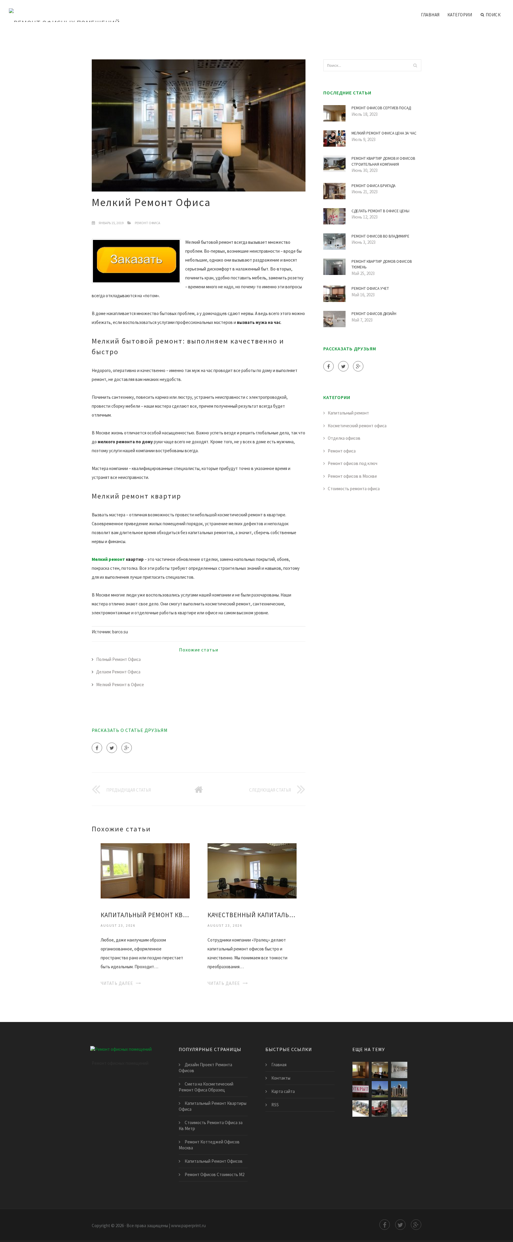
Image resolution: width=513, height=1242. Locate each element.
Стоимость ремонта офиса (354, 488)
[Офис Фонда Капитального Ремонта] (360, 1089)
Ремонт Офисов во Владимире (380, 236)
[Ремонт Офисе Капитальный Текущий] (399, 1089)
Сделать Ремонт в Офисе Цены (380, 210)
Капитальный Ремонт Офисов (214, 1161)
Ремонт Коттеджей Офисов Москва (209, 1145)
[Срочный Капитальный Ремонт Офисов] (380, 1089)
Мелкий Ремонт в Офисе (120, 684)
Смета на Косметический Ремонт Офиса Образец (206, 1087)
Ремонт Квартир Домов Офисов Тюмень (382, 264)
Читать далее (117, 983)
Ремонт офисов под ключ (352, 463)
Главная (430, 15)
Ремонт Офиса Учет (370, 288)
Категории (459, 15)
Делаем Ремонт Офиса (118, 672)
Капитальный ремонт (348, 413)
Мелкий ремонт (108, 559)
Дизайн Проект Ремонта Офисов (205, 1067)
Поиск (493, 15)
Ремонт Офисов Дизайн (374, 313)
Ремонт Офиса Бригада (373, 185)
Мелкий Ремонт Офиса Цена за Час (384, 133)
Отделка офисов (344, 438)
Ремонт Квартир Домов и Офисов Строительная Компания (383, 161)
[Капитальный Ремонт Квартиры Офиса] (145, 870)
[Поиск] (415, 65)
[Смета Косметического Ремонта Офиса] (399, 1108)
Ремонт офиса (147, 223)
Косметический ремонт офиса (357, 425)
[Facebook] (97, 748)
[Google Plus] (126, 748)
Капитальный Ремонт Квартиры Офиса (145, 915)
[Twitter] (112, 748)
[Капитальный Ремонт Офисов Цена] (360, 1108)
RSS (275, 1104)
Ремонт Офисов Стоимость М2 (214, 1174)
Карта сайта (283, 1091)
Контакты (280, 1078)
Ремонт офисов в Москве (352, 476)
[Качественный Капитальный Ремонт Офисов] (252, 870)
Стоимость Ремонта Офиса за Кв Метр (211, 1125)
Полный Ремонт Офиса (118, 659)
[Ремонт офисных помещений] (64, 11)
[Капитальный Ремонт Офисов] (399, 1070)
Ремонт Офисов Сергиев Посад (381, 107)
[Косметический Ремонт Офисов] (380, 1108)
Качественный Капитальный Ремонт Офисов (252, 915)
